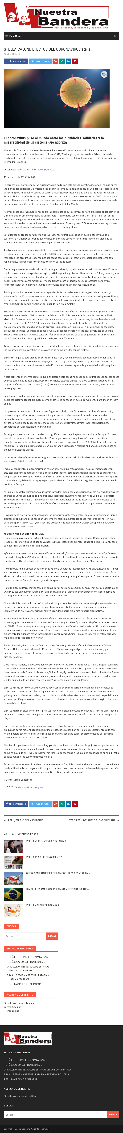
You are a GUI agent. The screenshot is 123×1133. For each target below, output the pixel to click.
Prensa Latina (11, 1010)
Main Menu (15, 36)
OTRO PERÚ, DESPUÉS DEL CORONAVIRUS (92, 820)
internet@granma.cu (43, 169)
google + (39, 787)
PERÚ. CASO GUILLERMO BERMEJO (44, 857)
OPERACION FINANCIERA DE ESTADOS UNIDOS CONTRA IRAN (58, 873)
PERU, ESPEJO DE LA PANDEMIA (25, 820)
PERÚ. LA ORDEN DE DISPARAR (42, 905)
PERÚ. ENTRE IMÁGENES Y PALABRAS (46, 841)
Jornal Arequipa (12, 1006)
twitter (29, 787)
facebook (20, 787)
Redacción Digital (20, 169)
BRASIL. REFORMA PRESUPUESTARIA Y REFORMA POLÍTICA (57, 889)
